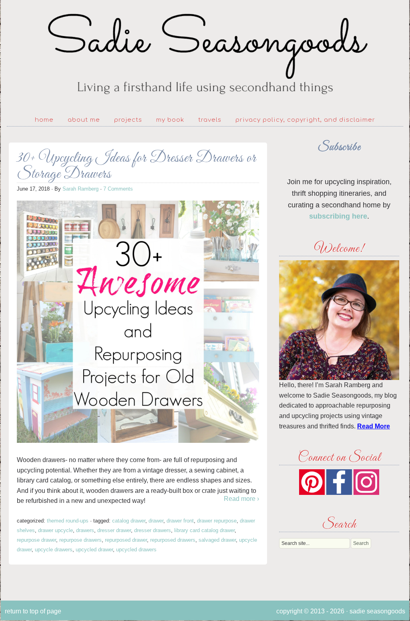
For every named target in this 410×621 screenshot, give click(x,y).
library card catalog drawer (204, 530)
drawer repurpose (217, 521)
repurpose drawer (36, 540)
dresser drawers (152, 530)
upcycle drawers (53, 550)
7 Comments (118, 189)
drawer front (180, 521)
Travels (209, 120)
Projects (128, 120)
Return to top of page (33, 611)
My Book (170, 120)
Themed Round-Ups (67, 521)
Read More (373, 426)
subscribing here (338, 216)
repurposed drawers (172, 540)
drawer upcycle (55, 530)
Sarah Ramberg (80, 189)
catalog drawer (128, 521)
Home (44, 120)
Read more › (241, 498)
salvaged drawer (217, 540)
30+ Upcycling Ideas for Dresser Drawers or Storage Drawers (136, 166)
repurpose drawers (80, 540)
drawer (156, 521)
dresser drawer (114, 530)
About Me (84, 120)
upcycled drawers (136, 550)
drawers (85, 530)
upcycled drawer (94, 550)
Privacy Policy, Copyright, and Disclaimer (305, 120)
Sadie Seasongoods (205, 54)
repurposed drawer (126, 540)
